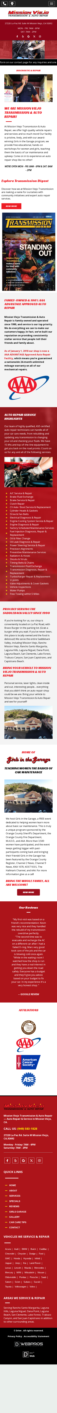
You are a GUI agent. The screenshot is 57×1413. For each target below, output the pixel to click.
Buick (33, 1249)
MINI (19, 1272)
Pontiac (22, 1277)
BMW (24, 1249)
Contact (14, 1227)
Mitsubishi (29, 1272)
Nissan (41, 1272)
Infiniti (37, 1258)
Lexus (8, 1268)
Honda (17, 1258)
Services (14, 1196)
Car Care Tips (17, 1222)
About (13, 1190)
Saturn (8, 1282)
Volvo (32, 1286)
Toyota (8, 1286)
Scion (17, 1282)
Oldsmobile (10, 1277)
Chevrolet (9, 1253)
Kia (24, 1263)
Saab (43, 1277)
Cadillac (43, 1249)
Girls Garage (17, 1212)
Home (12, 1185)
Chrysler (22, 1253)
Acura (8, 1249)
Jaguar (8, 1263)
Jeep (17, 1263)
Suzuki (37, 1282)
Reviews (14, 1206)
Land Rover (35, 1263)
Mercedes (39, 1268)
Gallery (14, 1217)
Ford (41, 1253)
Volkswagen (20, 1286)
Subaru (27, 1282)
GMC (7, 1258)
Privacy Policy (15, 1336)
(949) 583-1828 (27, 1129)
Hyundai (27, 1258)
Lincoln (17, 1268)
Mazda (27, 1268)
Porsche (34, 1277)
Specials (14, 1201)
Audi (16, 1249)
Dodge (32, 1253)
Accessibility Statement (36, 1336)
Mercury (9, 1272)
